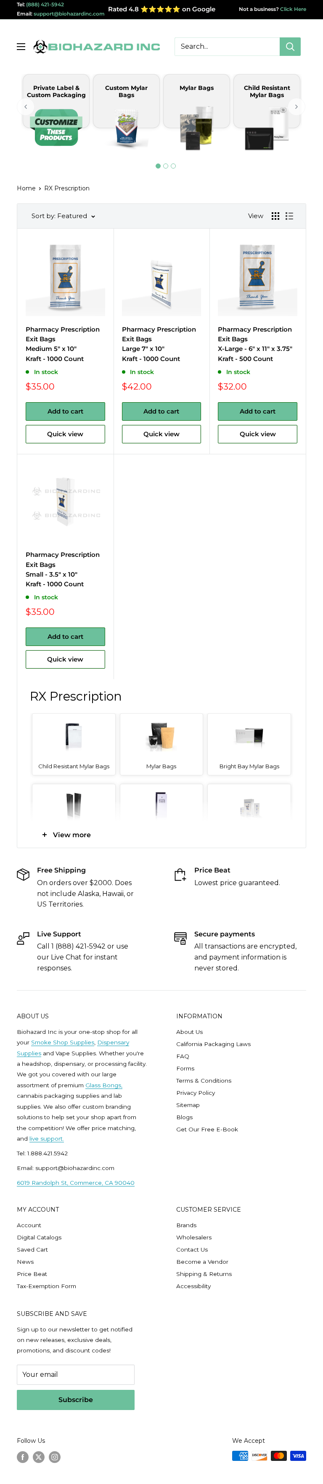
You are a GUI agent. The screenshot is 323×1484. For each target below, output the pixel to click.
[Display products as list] (289, 216)
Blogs (184, 1117)
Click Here (292, 9)
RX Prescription (67, 188)
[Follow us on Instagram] (55, 1457)
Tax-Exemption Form (46, 1286)
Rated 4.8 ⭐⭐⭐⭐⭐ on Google (161, 9)
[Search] (290, 46)
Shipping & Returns (204, 1273)
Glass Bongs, (103, 1085)
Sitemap (188, 1105)
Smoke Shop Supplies (62, 1042)
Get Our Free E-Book (207, 1129)
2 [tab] (165, 166)
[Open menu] (21, 46)
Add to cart (65, 411)
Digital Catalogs (39, 1237)
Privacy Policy (195, 1092)
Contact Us (192, 1249)
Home (26, 188)
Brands (186, 1225)
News (25, 1261)
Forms (185, 1068)
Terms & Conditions (203, 1080)
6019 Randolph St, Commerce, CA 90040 (76, 1182)
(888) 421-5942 (45, 4)
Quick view (65, 434)
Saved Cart (32, 1249)
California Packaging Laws (213, 1044)
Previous (26, 107)
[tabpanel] (56, 118)
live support (46, 1138)
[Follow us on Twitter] (39, 1457)
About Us (189, 1031)
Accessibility (193, 1286)
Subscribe (75, 1400)
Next (297, 107)
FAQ (182, 1056)
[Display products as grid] (275, 216)
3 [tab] (173, 166)
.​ (63, 1138)
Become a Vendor (202, 1261)
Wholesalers (194, 1237)
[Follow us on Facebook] (23, 1457)
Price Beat (32, 1273)
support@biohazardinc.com (69, 14)
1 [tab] (158, 166)
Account (29, 1225)
